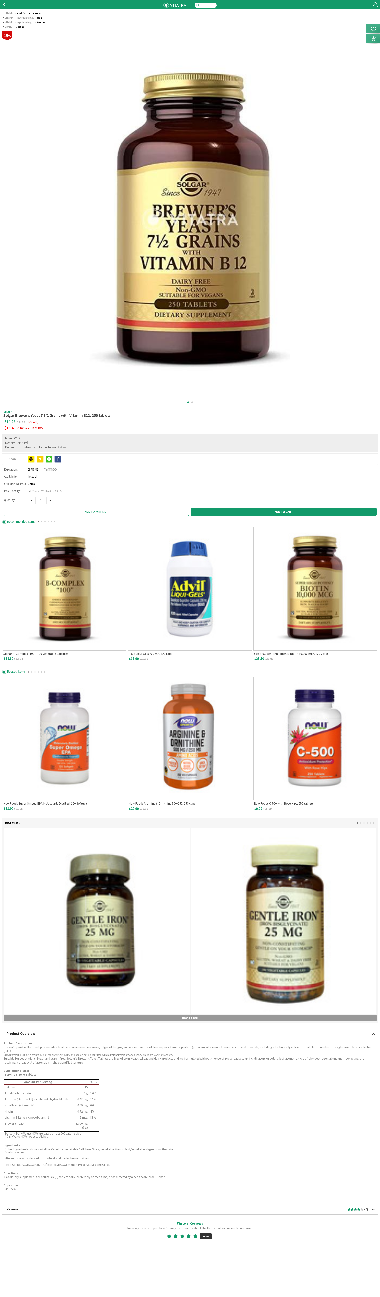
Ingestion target (25, 18)
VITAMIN (9, 13)
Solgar (20, 27)
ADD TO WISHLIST (96, 512)
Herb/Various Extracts (30, 13)
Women (41, 22)
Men (39, 18)
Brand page (190, 1018)
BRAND (8, 27)
